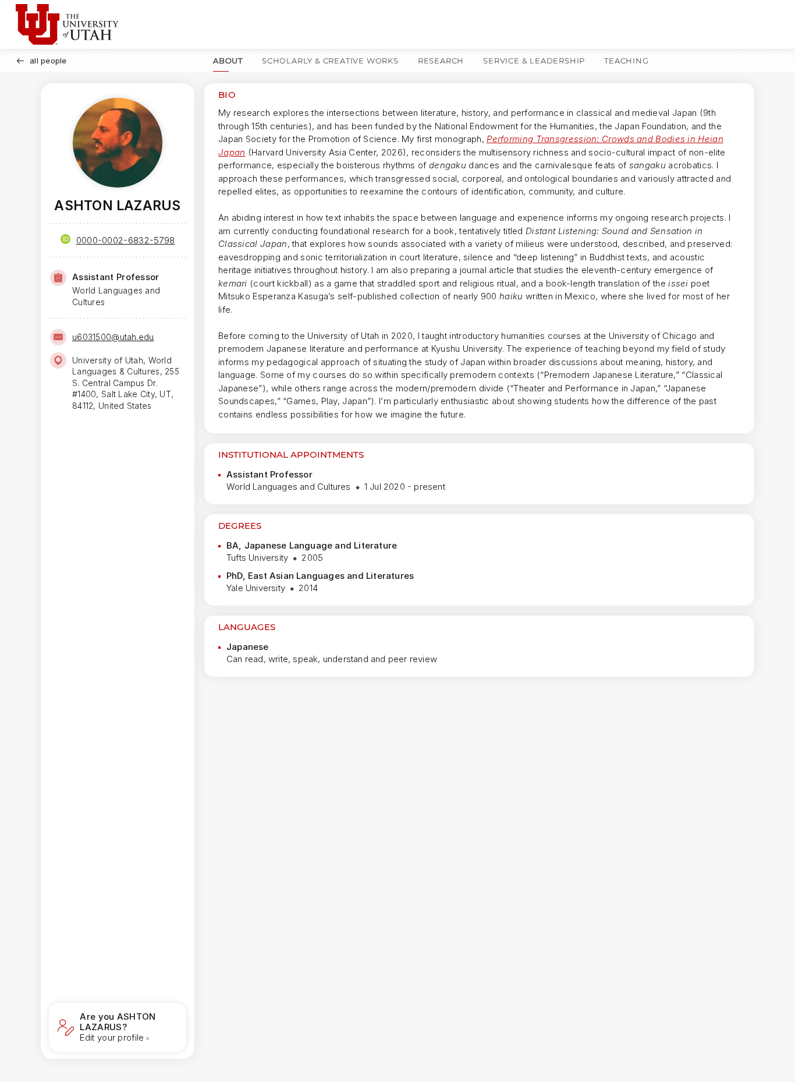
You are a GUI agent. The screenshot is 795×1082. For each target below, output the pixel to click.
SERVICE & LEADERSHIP (534, 60)
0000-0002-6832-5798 (125, 240)
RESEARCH (441, 60)
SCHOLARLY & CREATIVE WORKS (330, 60)
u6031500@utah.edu (113, 337)
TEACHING (626, 60)
